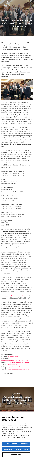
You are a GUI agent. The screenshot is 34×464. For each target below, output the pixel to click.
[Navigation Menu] (32, 4)
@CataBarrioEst (11, 365)
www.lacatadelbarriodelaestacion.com (14, 296)
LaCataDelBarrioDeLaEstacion (19, 363)
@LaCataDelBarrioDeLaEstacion (18, 369)
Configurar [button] (16, 455)
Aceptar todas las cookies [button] (16, 444)
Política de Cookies (8, 433)
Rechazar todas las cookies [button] (16, 449)
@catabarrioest (14, 367)
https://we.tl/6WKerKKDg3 (15, 356)
